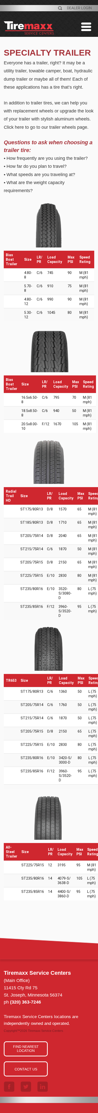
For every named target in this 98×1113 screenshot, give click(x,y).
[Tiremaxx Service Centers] (29, 34)
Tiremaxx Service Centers (45, 1031)
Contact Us (26, 1069)
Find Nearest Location (26, 1049)
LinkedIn (42, 1086)
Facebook (9, 1086)
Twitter (26, 1086)
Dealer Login (79, 8)
